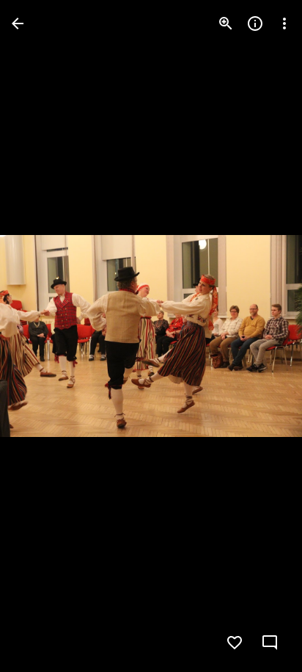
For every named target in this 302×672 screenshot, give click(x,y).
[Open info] (255, 23)
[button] (260, 336)
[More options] (284, 23)
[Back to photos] (17, 23)
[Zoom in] (225, 23)
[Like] (234, 642)
